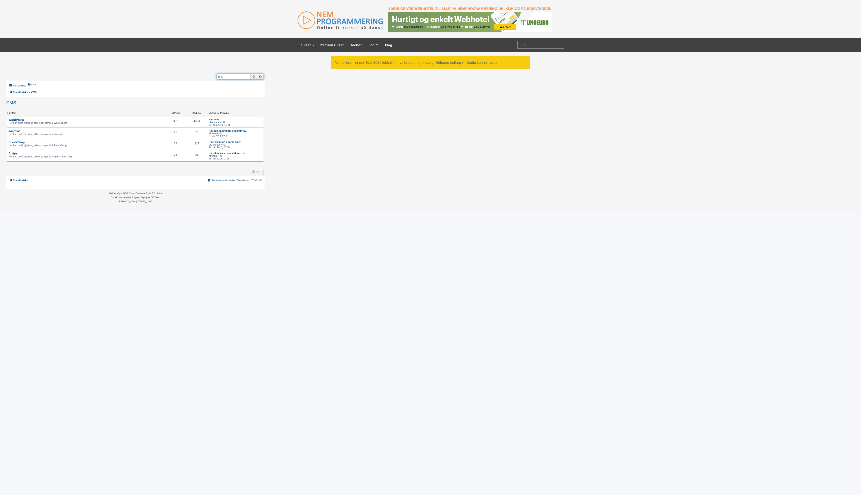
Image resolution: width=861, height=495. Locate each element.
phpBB (122, 193)
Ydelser (356, 45)
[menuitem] (31, 84)
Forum (373, 45)
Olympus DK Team (150, 197)
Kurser (305, 45)
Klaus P (215, 156)
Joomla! (14, 131)
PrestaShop (17, 142)
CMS (11, 102)
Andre (13, 153)
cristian (215, 133)
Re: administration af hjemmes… (228, 130)
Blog (388, 45)
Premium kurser (332, 45)
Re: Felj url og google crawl (225, 142)
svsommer (216, 122)
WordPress (16, 120)
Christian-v (217, 144)
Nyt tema (214, 119)
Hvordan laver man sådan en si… (228, 153)
